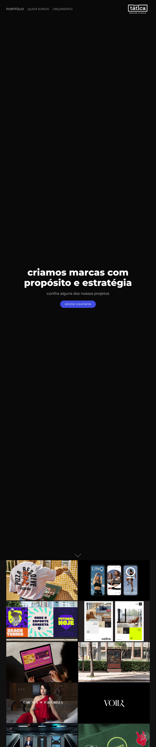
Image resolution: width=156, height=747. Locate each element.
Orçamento (63, 9)
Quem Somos (38, 9)
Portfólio (15, 9)
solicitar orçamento (78, 304)
